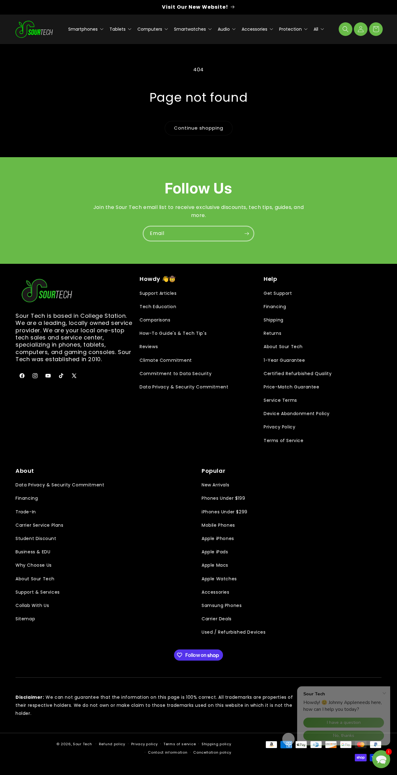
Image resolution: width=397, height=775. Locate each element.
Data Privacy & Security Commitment (184, 387)
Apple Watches (219, 579)
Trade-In (26, 512)
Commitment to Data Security (176, 373)
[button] (345, 29)
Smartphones (83, 29)
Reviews (149, 346)
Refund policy (112, 744)
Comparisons (155, 320)
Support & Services (38, 592)
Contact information (167, 752)
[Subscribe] (246, 233)
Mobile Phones (218, 525)
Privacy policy (144, 744)
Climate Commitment (166, 360)
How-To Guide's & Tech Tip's (173, 333)
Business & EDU (33, 552)
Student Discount (36, 538)
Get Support (278, 293)
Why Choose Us (34, 565)
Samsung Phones (222, 605)
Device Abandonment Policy (297, 413)
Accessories (255, 29)
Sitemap (25, 619)
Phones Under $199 (223, 498)
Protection (291, 29)
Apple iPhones (218, 538)
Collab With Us (32, 605)
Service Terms (280, 400)
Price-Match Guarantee (291, 387)
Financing (275, 306)
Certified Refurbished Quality (298, 373)
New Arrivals (215, 485)
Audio (224, 29)
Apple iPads (215, 552)
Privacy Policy (279, 427)
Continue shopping (198, 128)
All (316, 29)
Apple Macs (215, 565)
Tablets (118, 29)
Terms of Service (284, 440)
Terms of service (179, 744)
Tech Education (158, 306)
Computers (150, 29)
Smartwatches (190, 29)
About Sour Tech (283, 346)
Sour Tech (82, 744)
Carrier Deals (217, 619)
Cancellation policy (212, 752)
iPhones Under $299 (225, 512)
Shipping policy (216, 744)
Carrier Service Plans (40, 525)
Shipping (273, 320)
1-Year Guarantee (284, 360)
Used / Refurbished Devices (234, 632)
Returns (272, 333)
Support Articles (158, 293)
